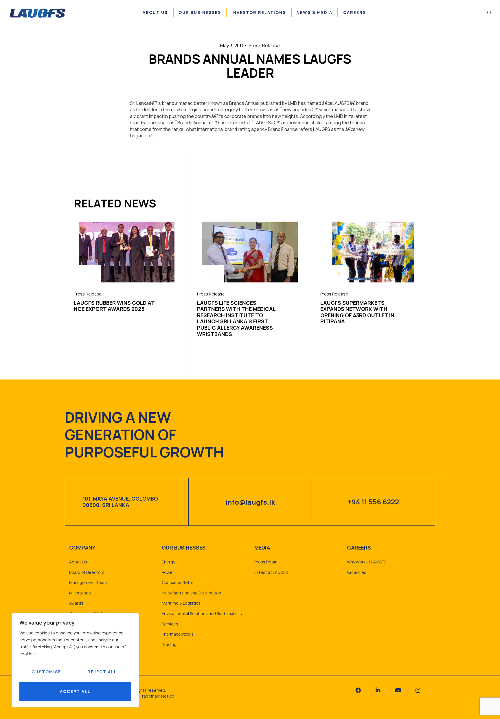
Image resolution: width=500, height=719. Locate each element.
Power (168, 572)
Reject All (102, 671)
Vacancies (356, 572)
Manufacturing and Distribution (191, 593)
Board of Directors (86, 572)
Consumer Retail (178, 582)
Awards (76, 603)
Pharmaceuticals (178, 634)
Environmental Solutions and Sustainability (202, 613)
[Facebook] (358, 690)
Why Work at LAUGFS (366, 562)
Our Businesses (200, 12)
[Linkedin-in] (378, 690)
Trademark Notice (156, 696)
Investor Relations (258, 12)
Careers (354, 12)
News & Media (314, 12)
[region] (75, 660)
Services (170, 624)
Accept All (75, 691)
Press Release (88, 294)
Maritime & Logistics (181, 603)
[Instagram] (418, 690)
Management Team (88, 582)
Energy (168, 562)
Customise (46, 671)
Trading (169, 644)
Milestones (80, 593)
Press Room (265, 562)
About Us (155, 12)
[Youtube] (398, 690)
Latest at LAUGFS (271, 572)
